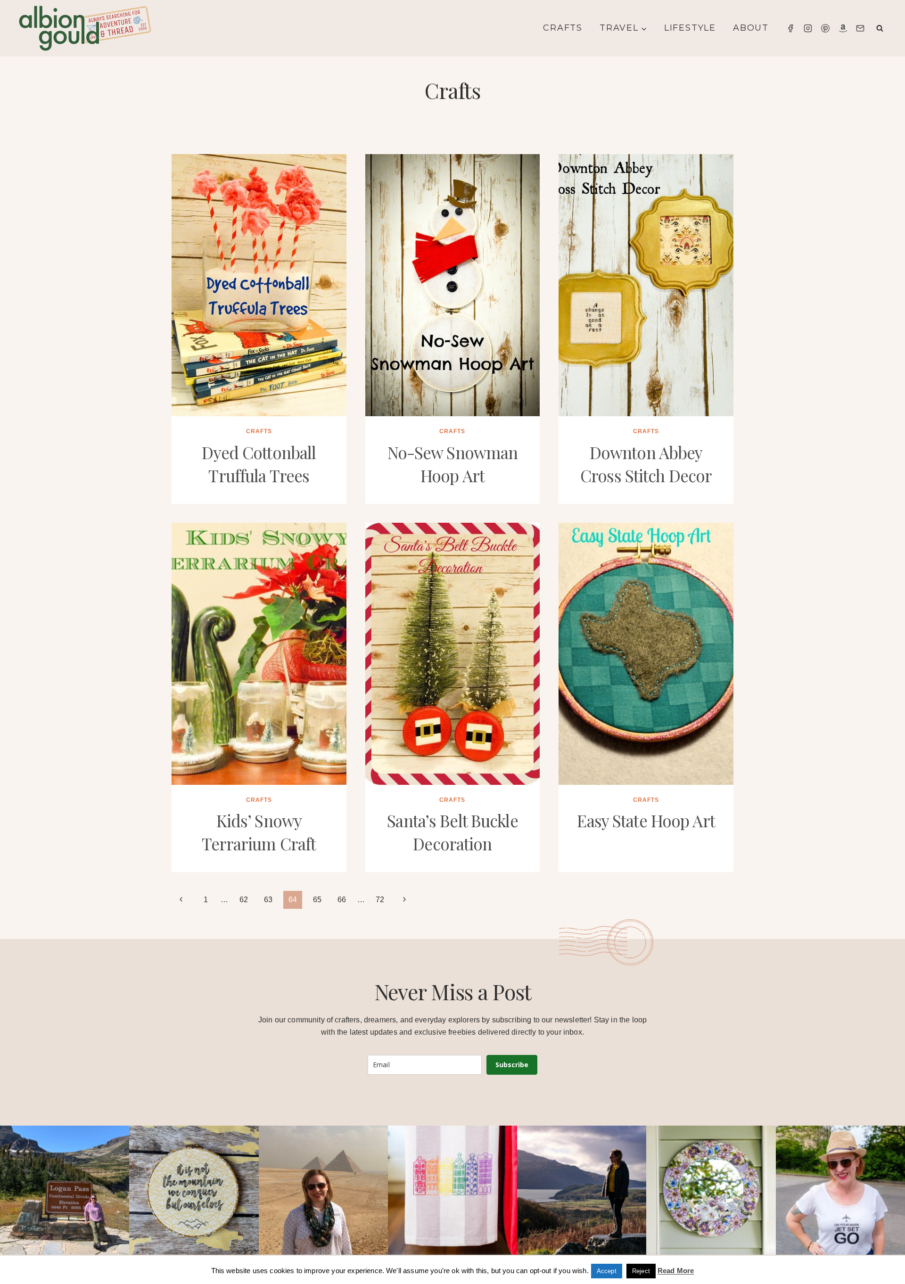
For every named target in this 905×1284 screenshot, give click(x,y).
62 (243, 900)
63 (268, 900)
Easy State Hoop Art (646, 820)
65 (317, 900)
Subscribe (511, 1064)
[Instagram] (807, 28)
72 (380, 900)
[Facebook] (790, 28)
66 (341, 900)
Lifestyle (690, 28)
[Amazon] (842, 28)
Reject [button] (641, 1271)
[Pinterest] (825, 28)
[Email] (860, 28)
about (751, 28)
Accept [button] (607, 1271)
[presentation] (259, 285)
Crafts (563, 28)
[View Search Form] (879, 28)
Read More (676, 1271)
